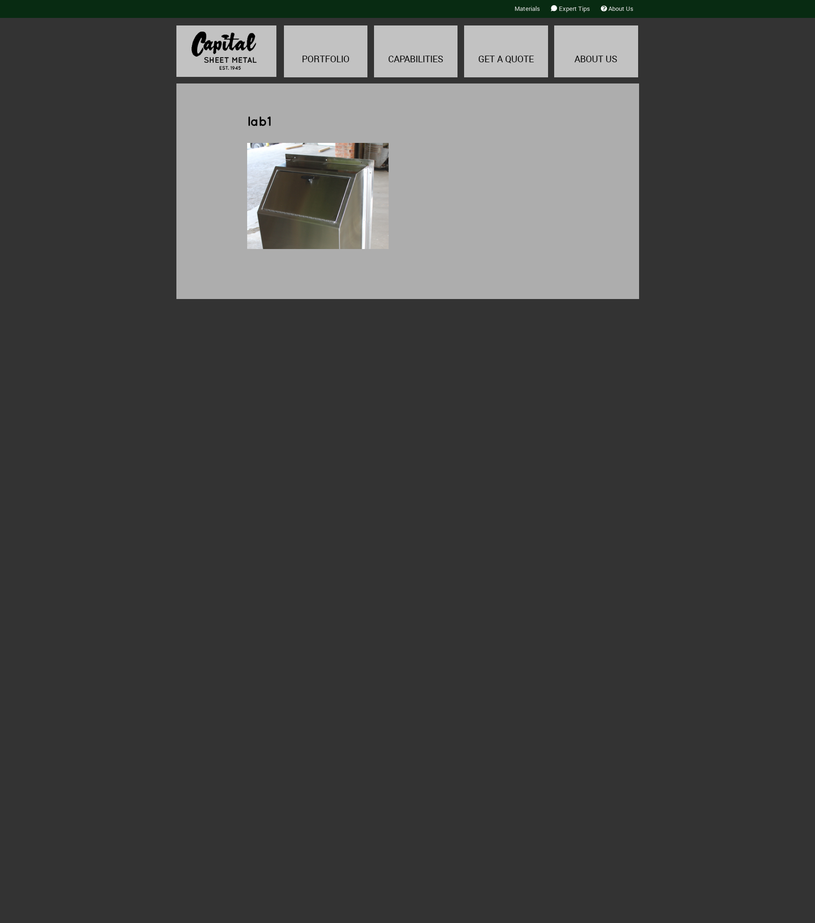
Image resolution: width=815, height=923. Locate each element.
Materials (527, 8)
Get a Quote (506, 59)
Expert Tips (574, 8)
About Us (620, 8)
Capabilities (415, 59)
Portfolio (325, 59)
